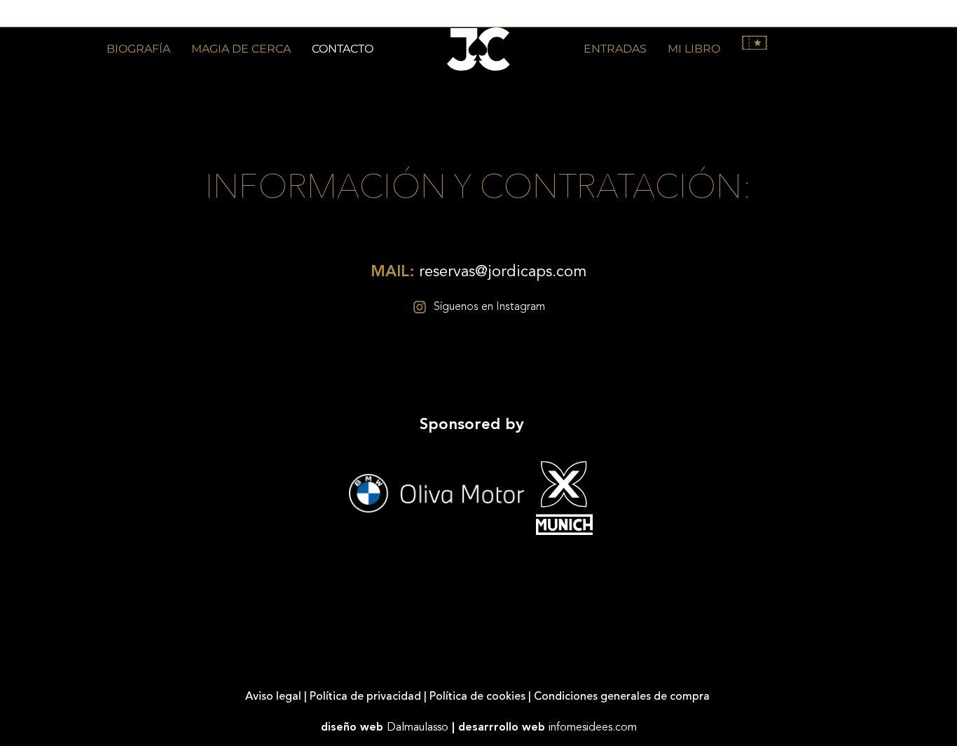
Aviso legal (273, 697)
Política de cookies (477, 697)
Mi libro (694, 48)
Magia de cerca (241, 48)
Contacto (342, 48)
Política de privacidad (365, 697)
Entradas (615, 48)
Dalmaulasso (417, 727)
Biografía (138, 48)
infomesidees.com (593, 727)
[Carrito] (754, 42)
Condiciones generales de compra (623, 697)
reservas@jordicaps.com (478, 272)
